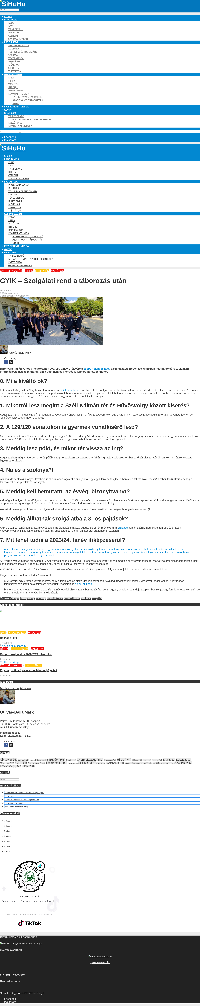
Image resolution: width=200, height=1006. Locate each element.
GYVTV (8, 109)
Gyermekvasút (13, 74)
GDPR (15, 103)
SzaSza (100, 763)
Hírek (11, 80)
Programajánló (18, 45)
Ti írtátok (14, 71)
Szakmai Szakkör (18, 39)
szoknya (86, 598)
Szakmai (13, 55)
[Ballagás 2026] (15, 629)
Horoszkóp (110, 760)
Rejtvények (15, 61)
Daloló (32, 760)
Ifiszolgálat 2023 (10, 732)
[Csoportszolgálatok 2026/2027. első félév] (13, 645)
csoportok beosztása (97, 368)
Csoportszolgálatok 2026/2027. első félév (26, 654)
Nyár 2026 (10, 113)
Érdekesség (11, 42)
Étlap (11, 77)
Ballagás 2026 (9, 638)
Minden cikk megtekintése (15, 688)
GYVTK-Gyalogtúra (20, 126)
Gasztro (71, 760)
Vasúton (13, 84)
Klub (11, 22)
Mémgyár (14, 64)
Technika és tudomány (22, 51)
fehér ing (41, 598)
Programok (11, 19)
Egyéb (57, 759)
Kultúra (13, 48)
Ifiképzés (13, 32)
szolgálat (97, 598)
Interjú (13, 87)
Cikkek (8, 16)
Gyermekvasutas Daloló (27, 97)
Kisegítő (157, 760)
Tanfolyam (15, 29)
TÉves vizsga (16, 58)
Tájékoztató (16, 116)
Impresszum (15, 90)
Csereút (13, 35)
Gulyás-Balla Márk (20, 352)
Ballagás (123, 527)
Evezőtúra (15, 122)
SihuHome (14, 68)
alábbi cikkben (83, 583)
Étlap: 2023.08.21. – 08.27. (16, 735)
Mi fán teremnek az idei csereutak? (30, 119)
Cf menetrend (71, 390)
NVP (10, 26)
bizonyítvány (27, 598)
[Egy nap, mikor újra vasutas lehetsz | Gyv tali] (9, 662)
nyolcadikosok (72, 598)
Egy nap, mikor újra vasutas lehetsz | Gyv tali (28, 670)
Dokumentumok (18, 93)
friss (49, 598)
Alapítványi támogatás (27, 100)
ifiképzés (57, 598)
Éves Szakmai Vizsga (16, 106)
